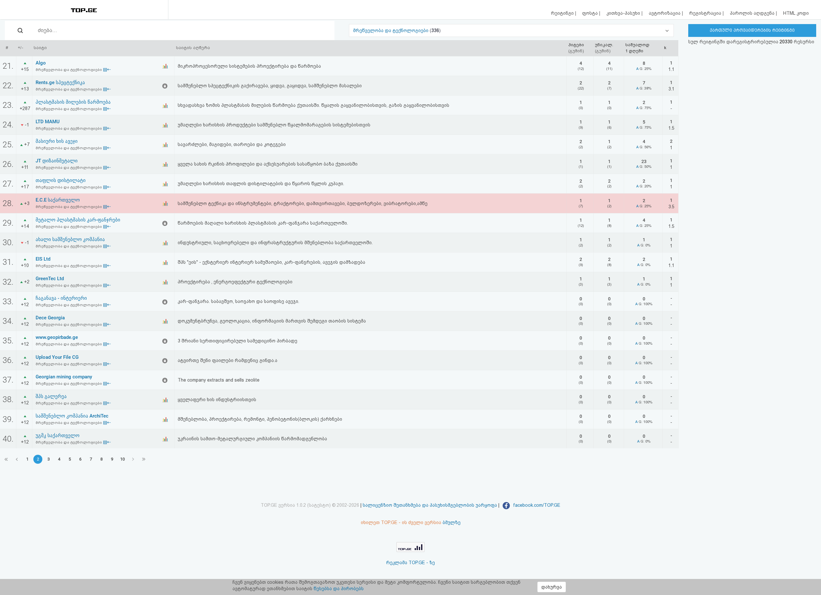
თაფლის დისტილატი (61, 180)
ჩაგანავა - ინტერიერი (61, 298)
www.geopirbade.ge (57, 337)
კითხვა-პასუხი (623, 13)
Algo (41, 63)
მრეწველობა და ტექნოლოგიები (391, 30)
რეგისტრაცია (706, 13)
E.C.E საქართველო (58, 200)
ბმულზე (452, 522)
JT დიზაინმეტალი (57, 161)
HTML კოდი (796, 13)
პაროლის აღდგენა (753, 13)
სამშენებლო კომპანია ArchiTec (72, 416)
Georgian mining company (64, 377)
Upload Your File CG (57, 357)
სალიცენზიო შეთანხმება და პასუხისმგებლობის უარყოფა (430, 505)
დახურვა (551, 587)
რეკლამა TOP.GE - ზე (410, 562)
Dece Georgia (50, 318)
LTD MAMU (48, 122)
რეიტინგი (563, 13)
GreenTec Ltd (50, 278)
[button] (511, 30)
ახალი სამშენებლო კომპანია (70, 239)
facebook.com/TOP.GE (536, 505)
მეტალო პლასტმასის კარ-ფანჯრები (78, 220)
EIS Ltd (43, 259)
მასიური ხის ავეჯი (57, 141)
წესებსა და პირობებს (339, 588)
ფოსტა (590, 13)
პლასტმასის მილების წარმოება (73, 102)
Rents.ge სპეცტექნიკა (60, 82)
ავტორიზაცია (665, 13)
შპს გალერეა (51, 396)
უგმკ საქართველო (58, 435)
